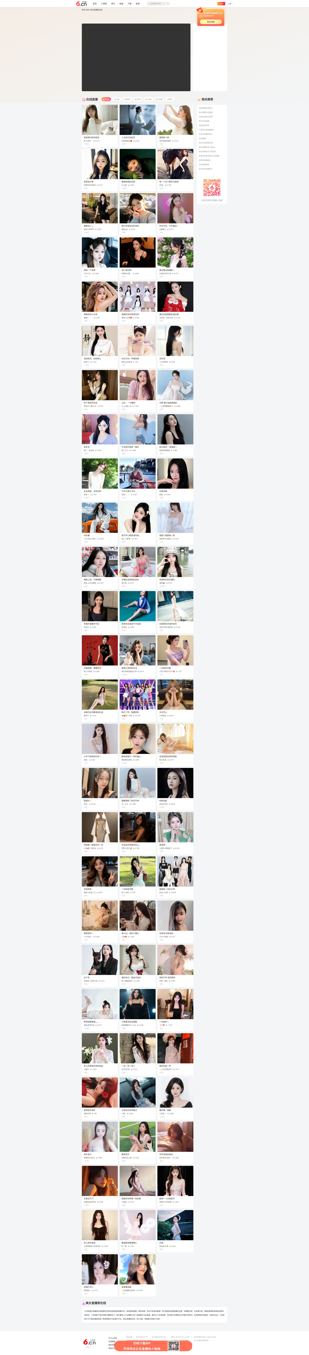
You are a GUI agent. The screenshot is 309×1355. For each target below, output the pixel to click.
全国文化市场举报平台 (159, 1344)
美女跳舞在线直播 (205, 112)
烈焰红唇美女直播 (205, 116)
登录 (221, 3)
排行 (113, 3)
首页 (95, 3)
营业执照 (129, 1337)
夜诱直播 (202, 138)
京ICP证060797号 (142, 1337)
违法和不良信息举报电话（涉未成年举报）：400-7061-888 (145, 1347)
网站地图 (112, 1345)
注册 (229, 3)
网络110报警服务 (132, 1344)
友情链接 (112, 1341)
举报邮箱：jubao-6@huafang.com (182, 1344)
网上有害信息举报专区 (201, 1340)
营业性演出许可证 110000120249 (205, 1337)
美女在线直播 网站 (206, 142)
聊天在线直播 (204, 121)
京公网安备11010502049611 (180, 1340)
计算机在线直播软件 (206, 129)
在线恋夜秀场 (204, 125)
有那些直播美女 (205, 160)
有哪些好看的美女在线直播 (209, 156)
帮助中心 (112, 1348)
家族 (138, 3)
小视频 (104, 3)
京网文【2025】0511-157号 (180, 1337)
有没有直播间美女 (205, 134)
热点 (88, 9)
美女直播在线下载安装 (207, 151)
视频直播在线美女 (205, 108)
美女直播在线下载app (207, 147)
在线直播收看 (204, 164)
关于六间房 (113, 1338)
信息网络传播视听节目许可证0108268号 (139, 1340)
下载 (129, 3)
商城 (121, 3)
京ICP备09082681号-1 (159, 1337)
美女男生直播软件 (205, 169)
